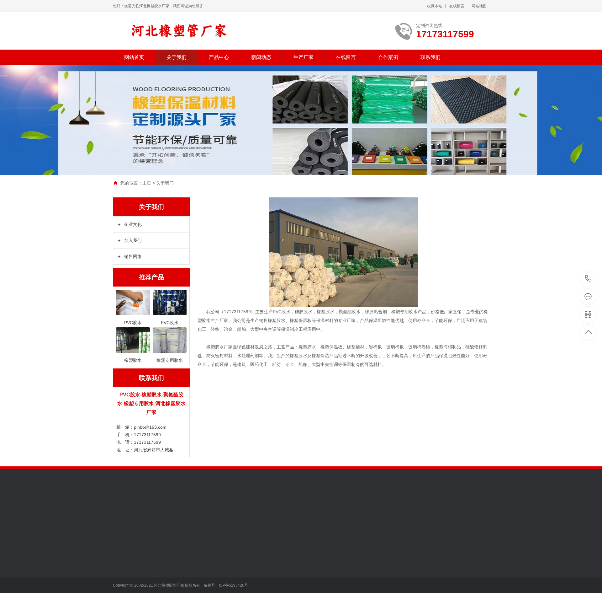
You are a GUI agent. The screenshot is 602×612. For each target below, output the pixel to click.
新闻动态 (261, 57)
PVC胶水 (165, 558)
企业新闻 (209, 567)
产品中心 (219, 57)
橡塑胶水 (165, 567)
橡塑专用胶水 (169, 605)
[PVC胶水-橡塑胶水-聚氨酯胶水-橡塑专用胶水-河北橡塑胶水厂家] (189, 30)
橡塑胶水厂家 (257, 558)
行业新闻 (209, 558)
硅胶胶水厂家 (257, 567)
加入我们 (133, 240)
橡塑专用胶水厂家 (261, 586)
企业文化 (133, 224)
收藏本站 (434, 6)
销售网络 (133, 256)
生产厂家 (303, 57)
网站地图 (479, 6)
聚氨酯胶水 (167, 586)
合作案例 (388, 57)
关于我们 (176, 57)
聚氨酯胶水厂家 (259, 576)
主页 (146, 182)
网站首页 (134, 57)
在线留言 (456, 6)
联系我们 (430, 57)
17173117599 (588, 279)
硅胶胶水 (165, 576)
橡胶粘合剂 (167, 595)
